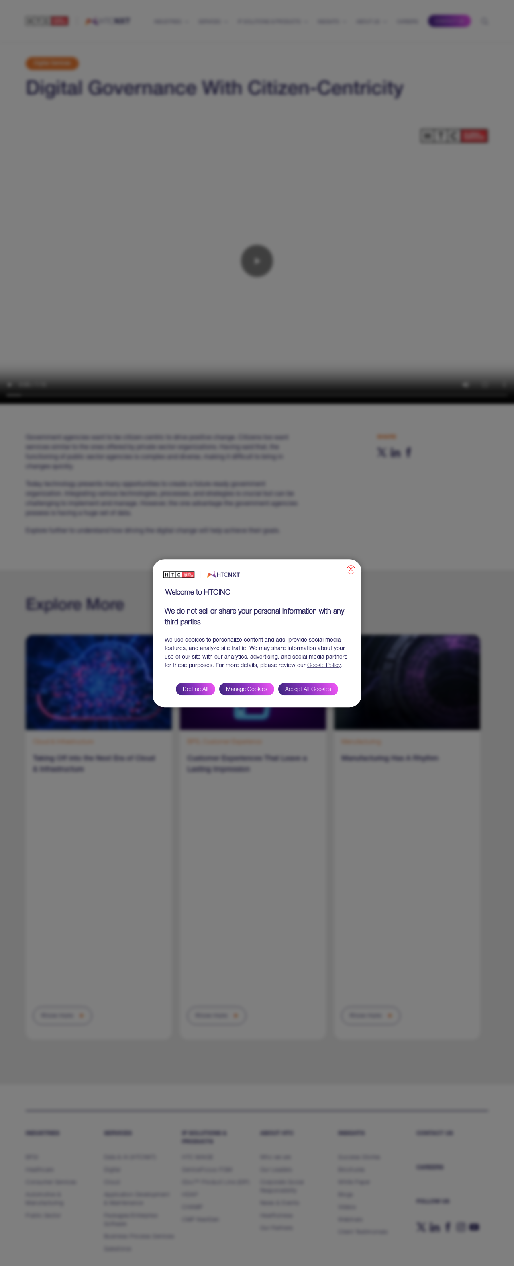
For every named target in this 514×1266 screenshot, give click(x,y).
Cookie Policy (324, 665)
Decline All (195, 689)
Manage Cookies (246, 689)
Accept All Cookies (308, 689)
